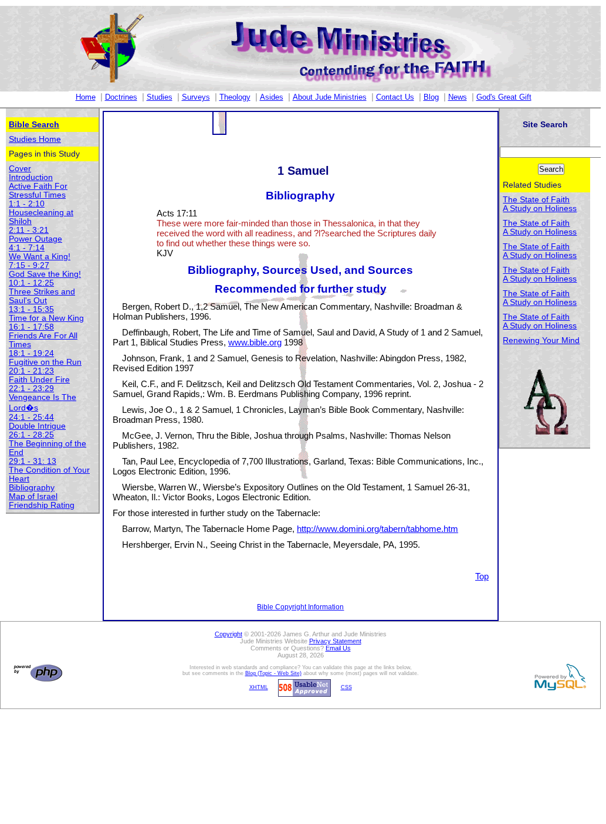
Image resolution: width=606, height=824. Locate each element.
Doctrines (121, 97)
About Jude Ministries (330, 97)
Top (482, 576)
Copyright (228, 634)
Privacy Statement (335, 641)
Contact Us (395, 97)
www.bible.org (255, 342)
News (457, 97)
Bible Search (34, 124)
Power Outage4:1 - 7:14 (35, 243)
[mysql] (558, 676)
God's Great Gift (503, 97)
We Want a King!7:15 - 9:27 (39, 261)
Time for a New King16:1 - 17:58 (46, 322)
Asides (271, 97)
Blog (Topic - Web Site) (273, 673)
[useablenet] (303, 687)
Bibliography (32, 487)
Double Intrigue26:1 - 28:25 (37, 430)
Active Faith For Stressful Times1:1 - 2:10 (38, 195)
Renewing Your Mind (541, 340)
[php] (36, 672)
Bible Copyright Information (300, 607)
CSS (346, 687)
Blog (431, 97)
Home (86, 97)
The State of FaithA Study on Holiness (540, 204)
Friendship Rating (42, 505)
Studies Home (35, 139)
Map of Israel (33, 496)
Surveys (196, 97)
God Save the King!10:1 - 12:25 (45, 278)
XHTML (258, 687)
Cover (20, 168)
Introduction (31, 177)
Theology (234, 97)
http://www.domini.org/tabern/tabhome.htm (377, 529)
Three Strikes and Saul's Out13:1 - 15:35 (42, 300)
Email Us (338, 648)
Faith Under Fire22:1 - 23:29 (39, 384)
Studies (159, 97)
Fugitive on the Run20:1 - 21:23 (45, 366)
